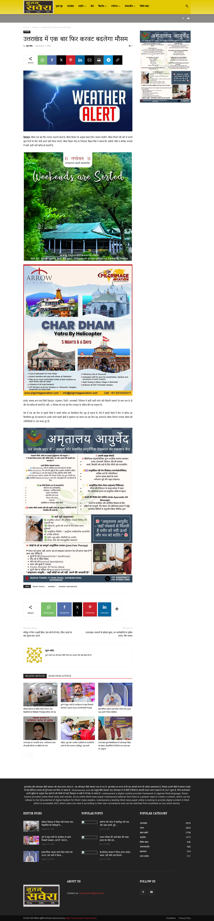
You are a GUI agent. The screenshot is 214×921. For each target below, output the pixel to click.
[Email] (89, 60)
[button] (187, 6)
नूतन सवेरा (29, 46)
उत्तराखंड (70, 6)
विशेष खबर (144, 6)
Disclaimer (171, 918)
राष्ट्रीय (81, 6)
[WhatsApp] (42, 60)
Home (26, 27)
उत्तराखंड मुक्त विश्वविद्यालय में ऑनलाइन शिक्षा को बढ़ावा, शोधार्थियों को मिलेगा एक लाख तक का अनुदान (114, 745)
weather (51, 586)
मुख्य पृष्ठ (59, 6)
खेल (92, 6)
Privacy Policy (185, 918)
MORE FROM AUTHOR (60, 676)
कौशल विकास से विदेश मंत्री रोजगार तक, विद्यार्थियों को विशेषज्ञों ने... (58, 824)
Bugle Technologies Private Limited (81, 918)
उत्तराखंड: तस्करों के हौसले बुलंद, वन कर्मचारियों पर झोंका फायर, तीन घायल (109, 634)
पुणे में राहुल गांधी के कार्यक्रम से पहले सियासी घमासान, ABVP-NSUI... (56, 839)
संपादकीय (129, 6)
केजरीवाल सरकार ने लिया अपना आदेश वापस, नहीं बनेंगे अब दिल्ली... (115, 854)
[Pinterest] (70, 60)
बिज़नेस (101, 6)
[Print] (99, 60)
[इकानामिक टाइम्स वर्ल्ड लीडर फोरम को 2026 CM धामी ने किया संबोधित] (115, 694)
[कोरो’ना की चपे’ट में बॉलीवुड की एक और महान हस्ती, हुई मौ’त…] (89, 825)
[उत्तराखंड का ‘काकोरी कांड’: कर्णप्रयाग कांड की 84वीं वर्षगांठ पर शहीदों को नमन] (40, 728)
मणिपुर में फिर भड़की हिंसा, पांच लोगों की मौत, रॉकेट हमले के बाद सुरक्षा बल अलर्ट (47, 634)
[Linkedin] (80, 60)
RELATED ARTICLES (35, 676)
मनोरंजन (114, 6)
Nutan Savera (39, 586)
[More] (117, 609)
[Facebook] (183, 18)
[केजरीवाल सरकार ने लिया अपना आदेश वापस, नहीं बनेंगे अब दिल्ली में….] (89, 855)
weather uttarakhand (68, 586)
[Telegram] (108, 60)
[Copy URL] (117, 60)
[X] (61, 60)
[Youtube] (188, 18)
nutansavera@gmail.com (91, 893)
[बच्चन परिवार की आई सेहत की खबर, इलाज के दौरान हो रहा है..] (89, 840)
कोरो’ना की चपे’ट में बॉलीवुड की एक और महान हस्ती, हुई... (114, 824)
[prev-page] (25, 755)
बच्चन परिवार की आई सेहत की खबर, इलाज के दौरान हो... (114, 839)
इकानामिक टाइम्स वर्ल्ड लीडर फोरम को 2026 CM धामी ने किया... (57, 854)
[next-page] (30, 755)
